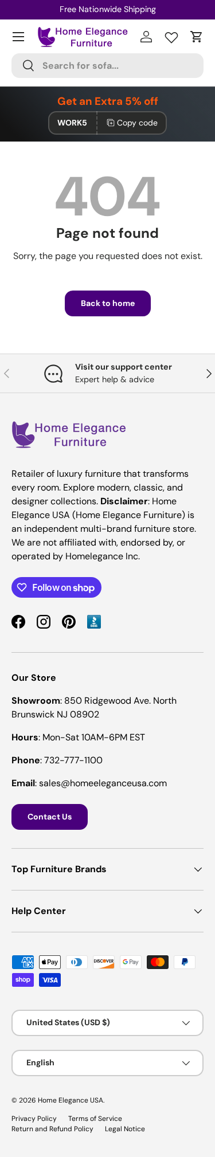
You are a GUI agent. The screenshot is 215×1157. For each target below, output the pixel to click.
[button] (196, 36)
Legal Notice (125, 1129)
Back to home (108, 303)
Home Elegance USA (70, 1100)
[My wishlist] (171, 35)
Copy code (137, 122)
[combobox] (107, 65)
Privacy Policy (34, 1118)
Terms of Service (95, 1118)
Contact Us (50, 816)
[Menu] (18, 36)
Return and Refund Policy (52, 1129)
